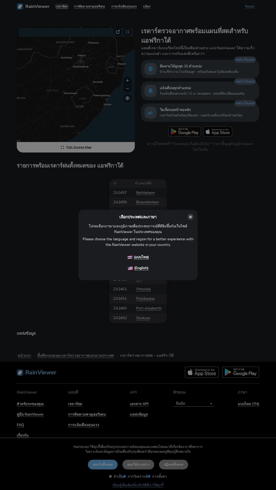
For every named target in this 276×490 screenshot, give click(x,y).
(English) (141, 267)
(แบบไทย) (141, 257)
